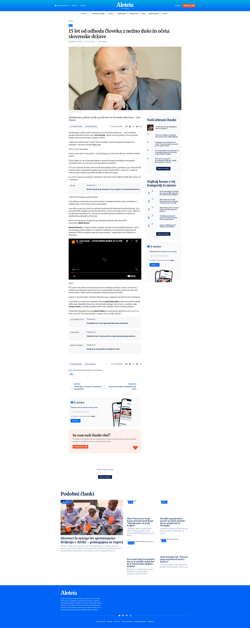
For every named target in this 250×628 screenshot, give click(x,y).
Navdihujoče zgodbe (98, 13)
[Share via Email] (137, 126)
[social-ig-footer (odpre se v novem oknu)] (130, 616)
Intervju (111, 13)
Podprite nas (188, 5)
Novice (71, 21)
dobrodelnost (66, 502)
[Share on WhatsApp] (140, 126)
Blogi (143, 13)
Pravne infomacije (126, 621)
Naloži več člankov (163, 169)
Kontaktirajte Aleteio (140, 621)
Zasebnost (151, 621)
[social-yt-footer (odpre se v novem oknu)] (119, 616)
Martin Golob (134, 13)
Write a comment (105, 477)
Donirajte (109, 621)
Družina (164, 13)
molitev (164, 502)
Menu (84, 13)
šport (163, 541)
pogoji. (93, 416)
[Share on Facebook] (126, 126)
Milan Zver (96, 145)
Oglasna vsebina (154, 13)
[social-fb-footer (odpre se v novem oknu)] (123, 616)
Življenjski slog (121, 13)
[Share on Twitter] (133, 126)
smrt (71, 374)
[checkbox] (71, 416)
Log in (111, 469)
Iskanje (84, 5)
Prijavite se (75, 421)
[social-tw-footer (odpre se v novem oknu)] (127, 616)
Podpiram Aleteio (79, 447)
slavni (130, 502)
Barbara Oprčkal (90, 41)
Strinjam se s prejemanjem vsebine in (84, 416)
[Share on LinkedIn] (130, 126)
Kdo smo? (117, 621)
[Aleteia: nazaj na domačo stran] (125, 5)
